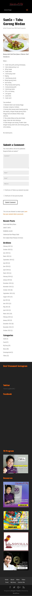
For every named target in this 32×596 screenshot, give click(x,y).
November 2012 (7, 327)
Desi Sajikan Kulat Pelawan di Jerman (13, 238)
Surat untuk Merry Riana (9, 224)
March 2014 (6, 273)
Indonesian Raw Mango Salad (11, 234)
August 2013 (6, 297)
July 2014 (5, 263)
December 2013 (7, 283)
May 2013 (5, 307)
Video (4, 356)
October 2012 (7, 330)
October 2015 (7, 249)
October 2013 (7, 290)
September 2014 (7, 260)
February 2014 (7, 276)
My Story (5, 345)
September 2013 (7, 293)
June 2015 (6, 253)
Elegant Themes (16, 591)
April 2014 (6, 270)
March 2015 (6, 256)
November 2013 (7, 287)
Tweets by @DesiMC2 (9, 389)
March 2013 (6, 314)
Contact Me (21, 582)
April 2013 (6, 310)
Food (18, 28)
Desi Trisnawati (7, 28)
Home (6, 580)
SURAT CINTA (7, 228)
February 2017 (7, 246)
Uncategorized (7, 352)
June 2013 (6, 303)
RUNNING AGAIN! (7, 231)
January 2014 (6, 280)
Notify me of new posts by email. (14, 196)
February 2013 (7, 317)
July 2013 (5, 300)
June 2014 (6, 266)
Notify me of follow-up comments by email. (17, 190)
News (4, 349)
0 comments (23, 28)
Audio (4, 339)
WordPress (16, 593)
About (12, 580)
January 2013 (6, 320)
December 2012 (7, 324)
